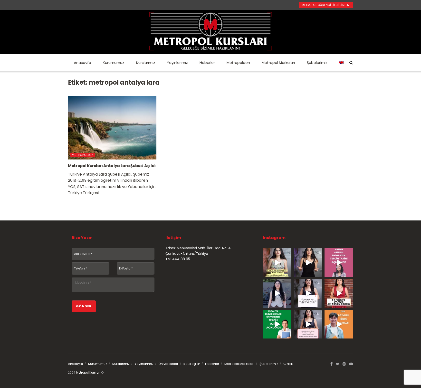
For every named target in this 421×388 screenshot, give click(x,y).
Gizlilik (288, 363)
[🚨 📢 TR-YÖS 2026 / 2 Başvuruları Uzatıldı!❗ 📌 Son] (339, 324)
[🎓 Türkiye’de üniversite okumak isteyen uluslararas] (339, 293)
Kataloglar (191, 363)
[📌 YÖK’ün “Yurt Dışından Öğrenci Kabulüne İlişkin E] (308, 324)
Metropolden (238, 62)
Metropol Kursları (88, 372)
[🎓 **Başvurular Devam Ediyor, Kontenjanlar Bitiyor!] (277, 293)
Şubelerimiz (317, 62)
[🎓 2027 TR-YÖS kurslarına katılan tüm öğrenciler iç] (308, 293)
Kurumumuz (113, 62)
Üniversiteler (168, 363)
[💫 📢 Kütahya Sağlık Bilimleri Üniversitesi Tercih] (277, 324)
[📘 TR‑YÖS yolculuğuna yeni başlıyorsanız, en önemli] (277, 262)
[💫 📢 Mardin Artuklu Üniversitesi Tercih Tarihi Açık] (339, 262)
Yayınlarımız (177, 62)
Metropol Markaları (278, 62)
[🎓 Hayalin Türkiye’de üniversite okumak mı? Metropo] (308, 262)
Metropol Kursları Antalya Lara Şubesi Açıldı (112, 166)
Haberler (207, 62)
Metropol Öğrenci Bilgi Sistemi (326, 5)
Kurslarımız (145, 62)
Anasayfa (82, 62)
